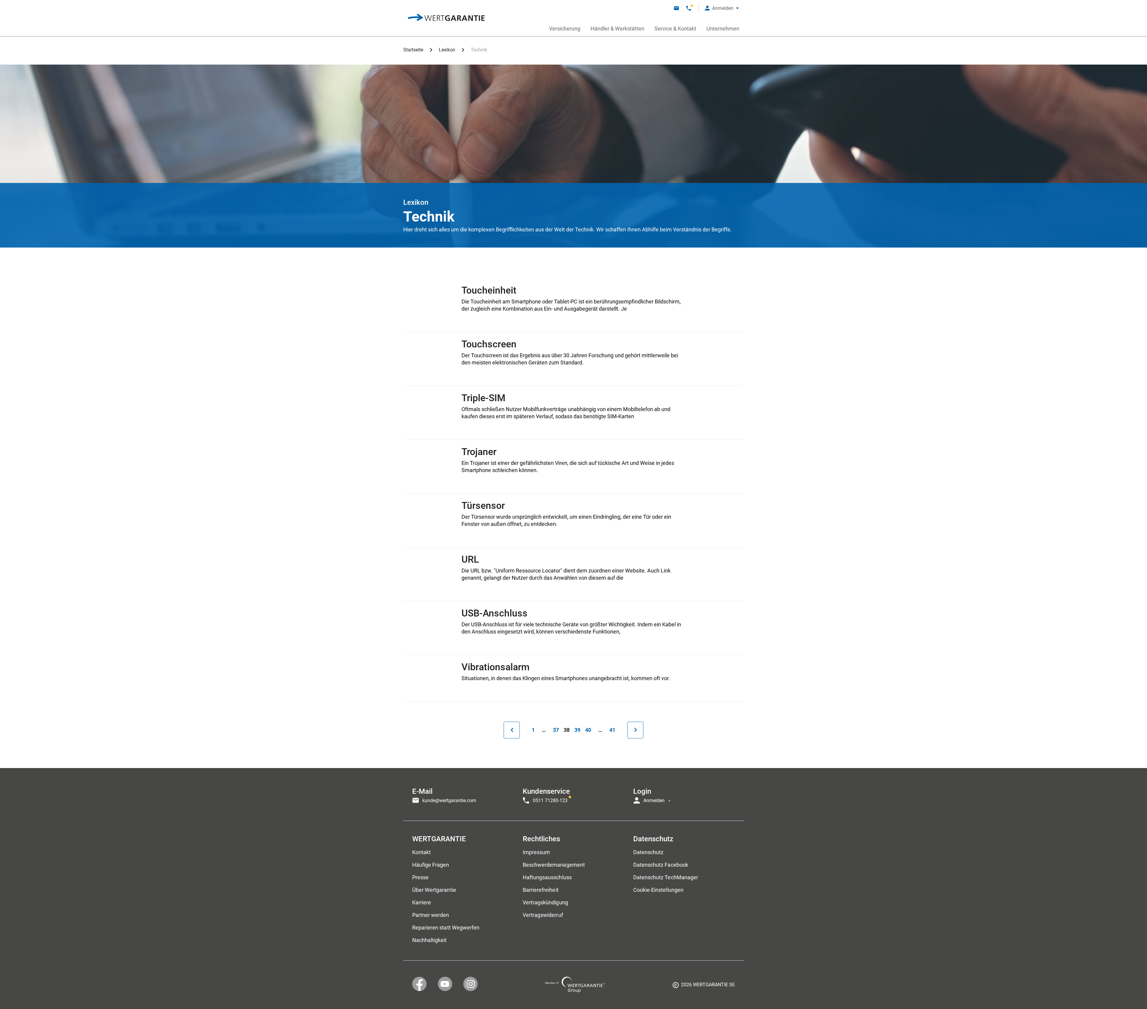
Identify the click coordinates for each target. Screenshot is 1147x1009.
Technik (479, 50)
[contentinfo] (704, 987)
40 (589, 730)
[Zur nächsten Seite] (635, 730)
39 (578, 730)
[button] (722, 8)
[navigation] (573, 794)
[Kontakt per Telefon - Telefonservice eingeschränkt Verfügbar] (688, 8)
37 (557, 730)
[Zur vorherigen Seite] (512, 730)
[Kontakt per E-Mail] (676, 8)
